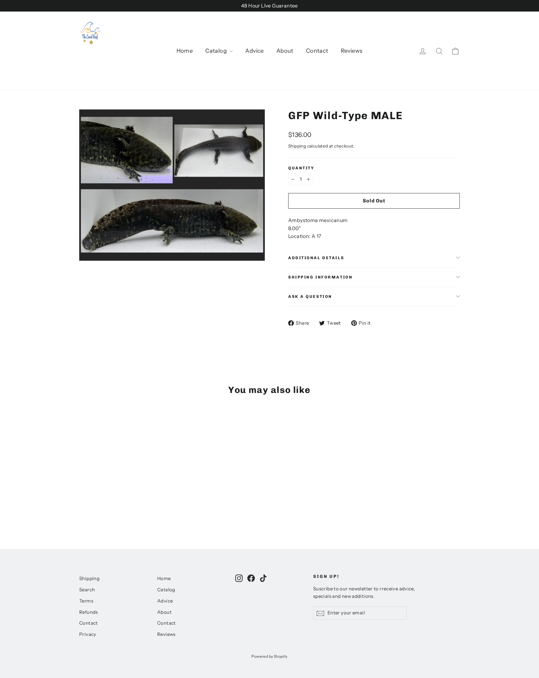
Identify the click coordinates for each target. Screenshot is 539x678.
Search (87, 590)
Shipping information (320, 277)
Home (185, 50)
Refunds (88, 612)
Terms (86, 601)
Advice (254, 50)
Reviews (352, 50)
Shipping (297, 145)
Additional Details (316, 257)
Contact (317, 50)
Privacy (87, 634)
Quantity (301, 168)
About (285, 50)
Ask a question (310, 296)
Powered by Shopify (269, 656)
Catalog (216, 50)
